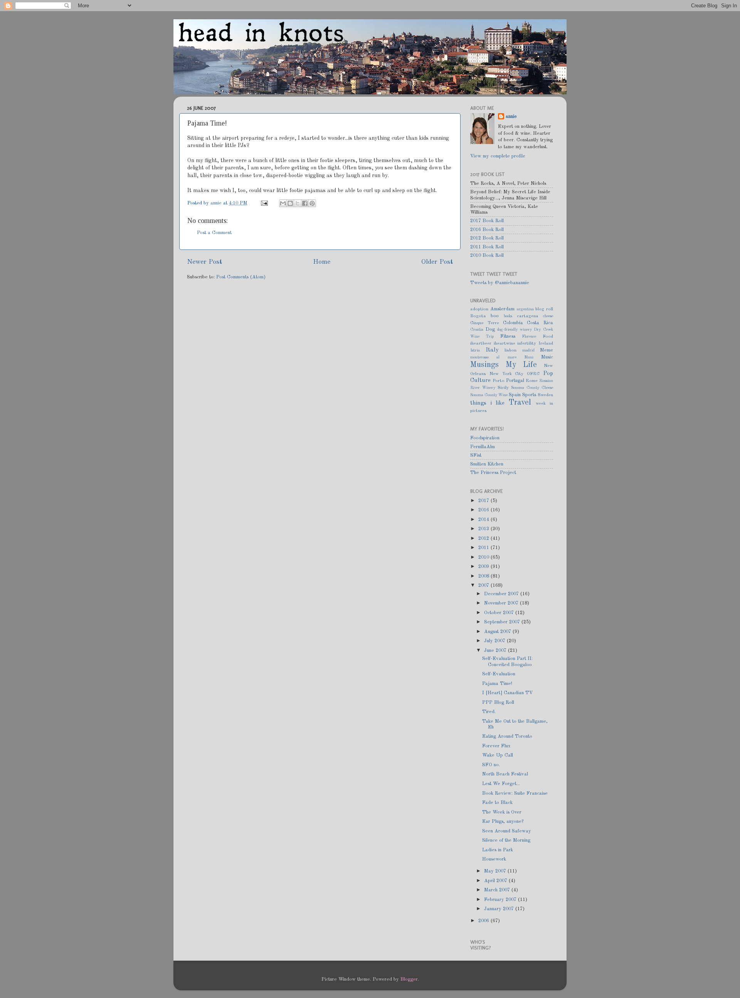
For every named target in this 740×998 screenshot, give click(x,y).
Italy (492, 350)
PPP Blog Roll (498, 702)
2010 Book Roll (487, 255)
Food (548, 336)
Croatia (476, 330)
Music (547, 357)
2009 (484, 566)
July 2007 (495, 640)
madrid (528, 350)
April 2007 (496, 880)
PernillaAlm (482, 446)
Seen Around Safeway (506, 831)
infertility (526, 343)
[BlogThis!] (290, 203)
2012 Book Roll (487, 238)
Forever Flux (496, 745)
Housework (494, 859)
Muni (528, 357)
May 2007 (496, 871)
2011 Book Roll (487, 247)
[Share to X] (297, 203)
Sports (529, 394)
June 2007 (496, 650)
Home (321, 262)
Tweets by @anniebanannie (499, 282)
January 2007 (499, 908)
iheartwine (504, 343)
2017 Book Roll (487, 220)
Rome (532, 380)
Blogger (409, 979)
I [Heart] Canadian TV (507, 692)
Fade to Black (497, 802)
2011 (484, 547)
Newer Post (204, 262)
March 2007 (497, 890)
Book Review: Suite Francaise (515, 793)
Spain (515, 394)
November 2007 (502, 603)
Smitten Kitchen (486, 464)
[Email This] (283, 203)
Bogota (478, 316)
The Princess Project (493, 472)
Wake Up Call (497, 755)
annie (216, 203)
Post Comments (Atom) (241, 277)
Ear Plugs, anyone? (502, 821)
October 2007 (499, 612)
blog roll (544, 309)
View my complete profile (497, 156)
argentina (525, 309)
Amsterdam (502, 308)
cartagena (527, 316)
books (508, 316)
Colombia (513, 322)
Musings (484, 365)
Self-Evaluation (498, 673)
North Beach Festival (505, 774)
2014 (484, 519)
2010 (484, 557)
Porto (499, 380)
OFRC (533, 374)
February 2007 (501, 899)
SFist (475, 455)
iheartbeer (480, 343)
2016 (484, 509)
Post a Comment (214, 232)
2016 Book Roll (487, 229)
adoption (479, 309)
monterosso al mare (493, 357)
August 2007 (498, 631)
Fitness (507, 336)
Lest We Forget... (501, 783)
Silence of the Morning (506, 840)
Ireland (545, 343)
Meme (546, 350)
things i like (487, 403)
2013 (484, 528)
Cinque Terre (484, 323)
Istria (475, 350)
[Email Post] (264, 203)
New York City (506, 374)
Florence (529, 336)
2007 (484, 585)
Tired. (489, 711)
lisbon (510, 350)
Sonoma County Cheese (532, 388)
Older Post (437, 262)
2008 (484, 576)
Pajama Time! (497, 683)
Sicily (503, 387)
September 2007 (502, 622)
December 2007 (502, 593)
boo (495, 315)
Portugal (515, 380)
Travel (520, 403)
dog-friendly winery (514, 330)
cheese (548, 316)
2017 (484, 500)
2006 (484, 920)
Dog (490, 329)
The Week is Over (501, 812)
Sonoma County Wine (489, 395)
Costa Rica (540, 322)
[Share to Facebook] (305, 203)
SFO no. (491, 764)
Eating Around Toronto (507, 736)
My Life (521, 365)
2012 (484, 538)
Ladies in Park (497, 849)
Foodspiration (485, 437)
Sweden (545, 395)
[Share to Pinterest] (312, 203)
